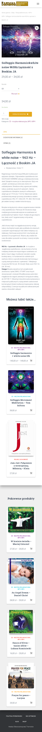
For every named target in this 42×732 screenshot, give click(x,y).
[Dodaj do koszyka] (31, 410)
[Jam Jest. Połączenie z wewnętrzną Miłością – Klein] (21, 438)
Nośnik (4, 84)
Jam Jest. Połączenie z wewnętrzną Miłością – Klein (21, 466)
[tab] (21, 132)
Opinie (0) (6, 143)
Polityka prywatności (14, 716)
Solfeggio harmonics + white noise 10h (21, 354)
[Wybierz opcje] (31, 361)
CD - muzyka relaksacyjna (18, 121)
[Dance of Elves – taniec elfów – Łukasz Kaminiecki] (21, 622)
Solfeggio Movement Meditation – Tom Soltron (21, 403)
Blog (17, 721)
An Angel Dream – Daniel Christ (21, 594)
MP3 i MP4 (31, 121)
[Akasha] (16, 4)
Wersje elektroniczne (21, 12)
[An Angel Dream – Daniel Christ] (21, 571)
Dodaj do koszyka (19, 114)
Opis (5, 132)
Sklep (12, 12)
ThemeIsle (29, 727)
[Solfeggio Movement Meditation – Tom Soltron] (21, 381)
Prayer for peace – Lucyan (21, 696)
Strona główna (6, 12)
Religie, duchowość (21, 459)
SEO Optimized (31, 716)
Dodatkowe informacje (13, 137)
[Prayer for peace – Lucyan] (21, 675)
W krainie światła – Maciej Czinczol (21, 542)
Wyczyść (14, 94)
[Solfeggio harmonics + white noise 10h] (21, 325)
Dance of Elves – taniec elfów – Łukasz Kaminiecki (21, 645)
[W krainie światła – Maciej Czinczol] (21, 519)
